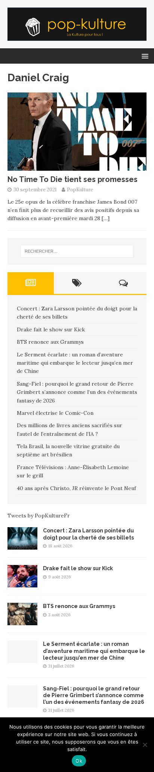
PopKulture (80, 189)
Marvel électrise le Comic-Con (55, 413)
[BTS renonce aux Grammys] (22, 621)
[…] (106, 218)
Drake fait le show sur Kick (51, 329)
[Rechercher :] (77, 251)
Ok (79, 761)
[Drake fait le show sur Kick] (22, 583)
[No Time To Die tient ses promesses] (77, 166)
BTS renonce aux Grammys (50, 341)
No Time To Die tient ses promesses (72, 179)
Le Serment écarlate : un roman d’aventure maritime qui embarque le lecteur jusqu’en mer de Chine (75, 363)
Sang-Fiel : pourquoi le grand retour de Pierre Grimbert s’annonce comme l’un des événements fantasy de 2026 (77, 392)
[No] (144, 744)
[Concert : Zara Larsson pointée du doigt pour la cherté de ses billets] (22, 545)
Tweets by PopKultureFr (38, 515)
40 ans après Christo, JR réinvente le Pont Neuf (76, 488)
